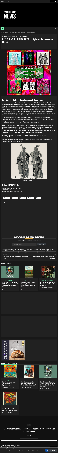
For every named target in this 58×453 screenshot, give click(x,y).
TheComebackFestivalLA (32, 252)
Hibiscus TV (23, 250)
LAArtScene (53, 250)
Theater (12, 280)
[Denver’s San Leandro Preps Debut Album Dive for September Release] (10, 371)
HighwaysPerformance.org (9, 137)
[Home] (2, 28)
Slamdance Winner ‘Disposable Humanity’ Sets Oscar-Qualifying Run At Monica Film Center (28, 284)
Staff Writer (12, 47)
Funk (3, 380)
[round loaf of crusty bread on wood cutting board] (13, 350)
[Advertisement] (38, 15)
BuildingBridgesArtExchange (39, 249)
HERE (29, 135)
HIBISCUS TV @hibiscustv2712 (14, 191)
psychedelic (9, 380)
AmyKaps (22, 249)
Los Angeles (24, 36)
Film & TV (26, 380)
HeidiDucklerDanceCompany (14, 250)
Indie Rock (42, 280)
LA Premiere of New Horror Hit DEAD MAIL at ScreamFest (44, 256)
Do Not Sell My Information (15, 447)
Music (51, 280)
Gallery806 (5, 250)
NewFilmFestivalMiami (7, 252)
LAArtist (47, 250)
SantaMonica (15, 252)
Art (2, 36)
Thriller (30, 380)
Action (22, 380)
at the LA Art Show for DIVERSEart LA (21, 127)
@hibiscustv (12, 190)
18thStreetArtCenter (15, 249)
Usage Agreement (15, 445)
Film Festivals (14, 36)
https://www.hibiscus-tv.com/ (14, 188)
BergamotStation (28, 249)
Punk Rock (7, 407)
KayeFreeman (42, 250)
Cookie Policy (4, 447)
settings (41, 451)
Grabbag (19, 36)
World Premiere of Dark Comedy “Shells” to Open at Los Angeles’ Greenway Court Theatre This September (10, 284)
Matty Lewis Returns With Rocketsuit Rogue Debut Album (9, 409)
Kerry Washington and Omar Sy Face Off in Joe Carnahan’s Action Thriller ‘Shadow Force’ (28, 383)
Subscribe (41, 244)
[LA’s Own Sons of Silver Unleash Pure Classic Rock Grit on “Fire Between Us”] (48, 272)
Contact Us (7, 445)
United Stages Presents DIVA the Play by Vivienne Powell (15, 256)
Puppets (9, 280)
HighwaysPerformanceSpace (32, 250)
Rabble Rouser (31, 289)
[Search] (56, 28)
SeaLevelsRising (22, 252)
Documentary (24, 280)
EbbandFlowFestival (50, 249)
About (2, 445)
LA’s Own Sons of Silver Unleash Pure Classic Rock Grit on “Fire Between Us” (47, 283)
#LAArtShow (7, 249)
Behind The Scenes (7, 36)
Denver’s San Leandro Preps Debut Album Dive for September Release (9, 383)
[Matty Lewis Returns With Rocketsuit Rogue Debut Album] (10, 398)
